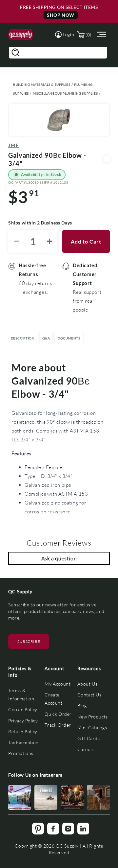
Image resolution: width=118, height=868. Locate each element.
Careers (86, 749)
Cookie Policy (22, 709)
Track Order (58, 725)
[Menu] (100, 35)
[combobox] (58, 53)
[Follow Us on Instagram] (19, 797)
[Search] (15, 53)
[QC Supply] (20, 35)
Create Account (53, 699)
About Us (87, 684)
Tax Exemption (23, 742)
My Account (57, 684)
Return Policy (22, 731)
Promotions (20, 753)
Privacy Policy (23, 720)
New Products (92, 716)
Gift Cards (88, 738)
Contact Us (89, 694)
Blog (82, 705)
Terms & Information (21, 694)
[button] (64, 34)
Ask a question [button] (59, 558)
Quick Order (58, 714)
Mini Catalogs (92, 727)
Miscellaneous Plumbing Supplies (65, 93)
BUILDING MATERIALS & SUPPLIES (41, 84)
